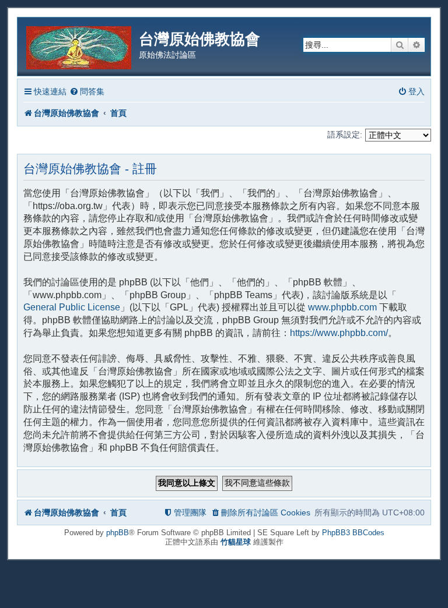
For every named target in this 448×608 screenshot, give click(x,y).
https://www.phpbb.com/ (339, 333)
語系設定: (344, 134)
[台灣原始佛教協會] (79, 45)
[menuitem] (86, 92)
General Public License (71, 307)
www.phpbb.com (342, 307)
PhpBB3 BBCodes (353, 532)
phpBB (117, 532)
